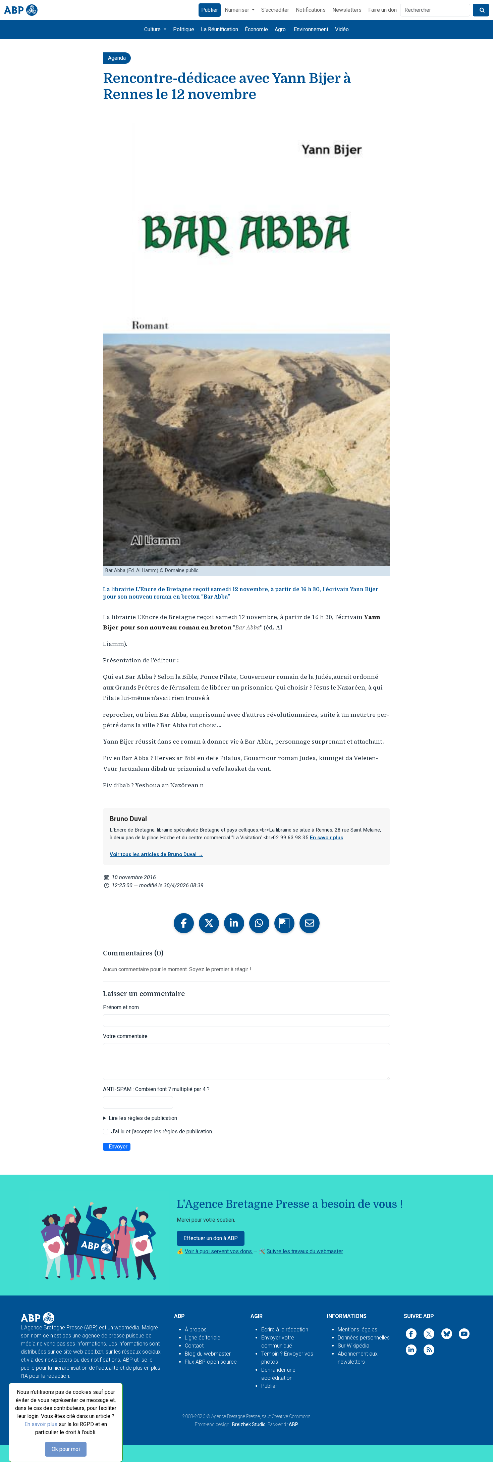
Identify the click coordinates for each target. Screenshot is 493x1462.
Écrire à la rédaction (284, 1329)
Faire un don (382, 10)
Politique (183, 29)
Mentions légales (357, 1329)
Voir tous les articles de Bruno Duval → (156, 854)
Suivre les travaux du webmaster (305, 1251)
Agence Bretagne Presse (235, 1416)
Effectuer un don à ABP (210, 1238)
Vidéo (342, 29)
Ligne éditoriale (202, 1337)
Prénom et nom (121, 1007)
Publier (209, 10)
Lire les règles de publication (143, 1118)
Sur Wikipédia (353, 1345)
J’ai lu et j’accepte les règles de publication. (162, 1131)
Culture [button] (153, 29)
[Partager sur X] (209, 923)
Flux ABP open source (211, 1362)
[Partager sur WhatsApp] (259, 923)
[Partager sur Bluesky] (284, 923)
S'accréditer (275, 10)
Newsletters (347, 10)
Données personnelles (364, 1337)
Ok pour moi (66, 1449)
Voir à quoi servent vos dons (219, 1251)
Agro (280, 29)
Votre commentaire (125, 1036)
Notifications (311, 10)
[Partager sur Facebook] (184, 923)
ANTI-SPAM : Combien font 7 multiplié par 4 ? (156, 1089)
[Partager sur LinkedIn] (234, 923)
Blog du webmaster (208, 1354)
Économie (256, 29)
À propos (196, 1329)
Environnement (311, 29)
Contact (194, 1345)
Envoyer (118, 1146)
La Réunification (219, 29)
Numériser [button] (238, 10)
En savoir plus (40, 1424)
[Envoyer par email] (309, 923)
